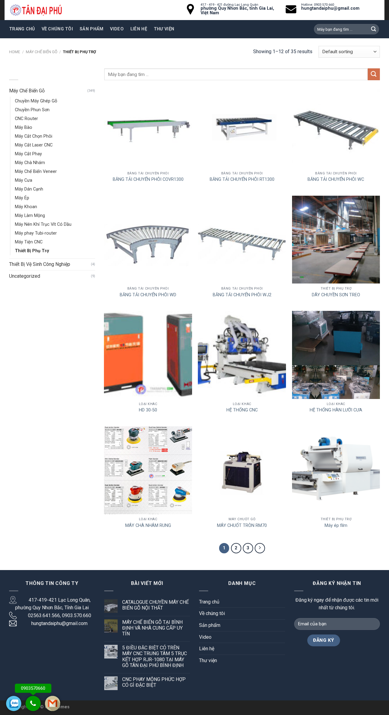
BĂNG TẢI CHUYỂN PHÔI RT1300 (242, 179)
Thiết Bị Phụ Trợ (32, 250)
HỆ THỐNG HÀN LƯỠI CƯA (336, 410)
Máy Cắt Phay (28, 153)
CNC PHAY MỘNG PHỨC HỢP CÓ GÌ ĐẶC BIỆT (154, 682)
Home (14, 52)
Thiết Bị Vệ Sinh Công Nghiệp (39, 264)
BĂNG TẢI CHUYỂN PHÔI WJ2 (242, 294)
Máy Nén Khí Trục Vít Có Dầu (43, 224)
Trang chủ (22, 29)
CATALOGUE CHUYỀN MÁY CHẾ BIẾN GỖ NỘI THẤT (155, 605)
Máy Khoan (26, 206)
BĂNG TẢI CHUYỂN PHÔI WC (336, 179)
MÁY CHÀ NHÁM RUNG (148, 525)
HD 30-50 (148, 410)
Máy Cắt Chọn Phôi (33, 136)
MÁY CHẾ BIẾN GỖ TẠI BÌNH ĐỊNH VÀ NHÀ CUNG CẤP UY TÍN (152, 628)
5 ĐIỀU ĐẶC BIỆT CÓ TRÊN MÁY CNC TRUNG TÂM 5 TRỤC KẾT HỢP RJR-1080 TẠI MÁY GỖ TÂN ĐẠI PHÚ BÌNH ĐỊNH (154, 656)
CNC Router (26, 118)
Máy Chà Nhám (30, 162)
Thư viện (164, 29)
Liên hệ (138, 29)
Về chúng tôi (57, 29)
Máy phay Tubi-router (36, 233)
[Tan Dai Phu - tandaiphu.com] (36, 10)
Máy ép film (336, 525)
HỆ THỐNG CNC (242, 410)
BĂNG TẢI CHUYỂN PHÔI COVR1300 (148, 179)
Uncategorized (24, 276)
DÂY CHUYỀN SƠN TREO (336, 294)
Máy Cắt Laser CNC (34, 145)
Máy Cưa (23, 180)
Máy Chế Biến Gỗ (41, 52)
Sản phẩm (91, 29)
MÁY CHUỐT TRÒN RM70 (242, 525)
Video (116, 29)
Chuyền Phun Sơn (32, 109)
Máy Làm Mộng (30, 215)
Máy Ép (22, 198)
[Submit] (374, 74)
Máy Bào (23, 127)
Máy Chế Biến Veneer (36, 171)
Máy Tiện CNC (29, 242)
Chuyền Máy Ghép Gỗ (36, 101)
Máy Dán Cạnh (29, 189)
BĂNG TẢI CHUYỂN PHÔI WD (148, 294)
